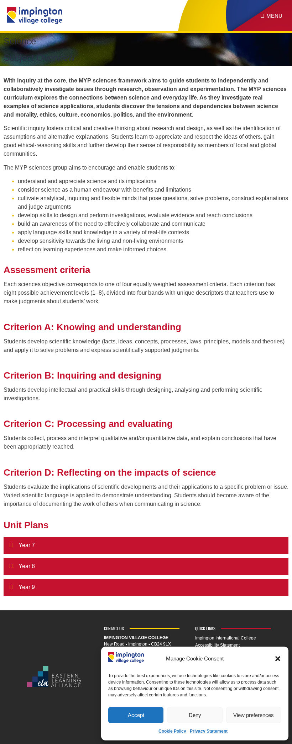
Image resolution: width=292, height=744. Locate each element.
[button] (277, 658)
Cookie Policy (172, 731)
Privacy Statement (209, 731)
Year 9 (27, 587)
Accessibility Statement (217, 645)
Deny (195, 715)
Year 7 (27, 545)
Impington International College (225, 638)
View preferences (253, 715)
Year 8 (27, 566)
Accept (136, 715)
